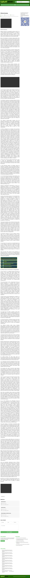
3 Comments (3, 504)
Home (2, 7)
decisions (6, 16)
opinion (9, 17)
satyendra (7, 504)
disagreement (9, 16)
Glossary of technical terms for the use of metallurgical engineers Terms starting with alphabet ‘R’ (8, 571)
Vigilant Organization (3, 501)
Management (6, 7)
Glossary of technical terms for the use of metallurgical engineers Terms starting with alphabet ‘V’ (7, 561)
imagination (3, 17)
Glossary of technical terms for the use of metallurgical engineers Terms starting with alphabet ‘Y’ (7, 553)
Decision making (3, 16)
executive (17, 16)
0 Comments (3, 510)
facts (1, 17)
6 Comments (3, 516)
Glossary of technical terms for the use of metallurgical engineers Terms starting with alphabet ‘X (7, 556)
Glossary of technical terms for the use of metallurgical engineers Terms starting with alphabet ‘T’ (7, 566)
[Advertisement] (6, 23)
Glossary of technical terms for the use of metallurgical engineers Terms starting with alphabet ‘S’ (7, 569)
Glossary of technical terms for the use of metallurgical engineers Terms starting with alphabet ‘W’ (7, 558)
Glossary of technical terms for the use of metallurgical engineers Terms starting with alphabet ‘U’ (7, 564)
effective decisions (13, 16)
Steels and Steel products (19, 545)
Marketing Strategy (3, 507)
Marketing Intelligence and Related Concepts (6, 513)
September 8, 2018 (4, 503)
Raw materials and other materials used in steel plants (22, 544)
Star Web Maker (27, 576)
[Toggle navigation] (15, 5)
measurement (6, 17)
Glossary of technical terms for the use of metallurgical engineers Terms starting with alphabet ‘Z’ (7, 551)
